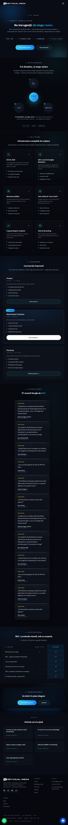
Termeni (26, 818)
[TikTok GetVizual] (16, 791)
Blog (4, 801)
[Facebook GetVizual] (4, 791)
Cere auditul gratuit (25, 47)
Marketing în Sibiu (38, 784)
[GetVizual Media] (18, 3)
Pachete (36, 789)
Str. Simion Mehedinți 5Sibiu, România (57, 788)
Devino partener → (33, 373)
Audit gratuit (6, 806)
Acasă (30, 15)
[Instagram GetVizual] (8, 791)
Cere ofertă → (33, 301)
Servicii (36, 781)
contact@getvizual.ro (57, 781)
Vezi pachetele (44, 47)
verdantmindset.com (25, 821)
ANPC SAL (33, 818)
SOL (38, 818)
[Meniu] (62, 3)
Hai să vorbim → (34, 337)
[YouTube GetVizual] (12, 791)
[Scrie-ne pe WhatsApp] (4, 820)
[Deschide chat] (63, 820)
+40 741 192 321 (56, 784)
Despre (36, 792)
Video (33, 125)
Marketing (41, 125)
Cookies (19, 818)
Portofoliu (36, 787)
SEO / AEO (26, 125)
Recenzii (5, 803)
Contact (44, 702)
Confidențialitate (9, 818)
